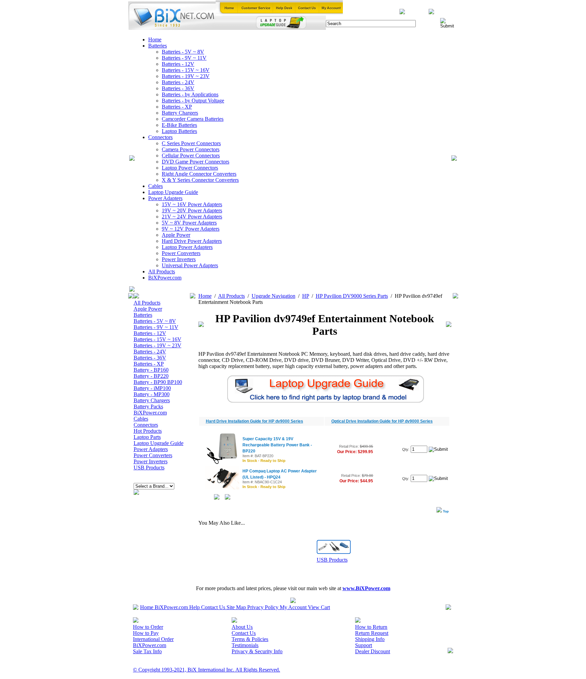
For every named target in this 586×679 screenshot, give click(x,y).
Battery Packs (148, 406)
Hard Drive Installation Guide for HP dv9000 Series (254, 421)
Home (154, 39)
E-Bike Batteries (179, 125)
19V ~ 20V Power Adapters (192, 210)
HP (305, 296)
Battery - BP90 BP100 (158, 382)
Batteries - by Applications (190, 94)
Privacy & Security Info (257, 651)
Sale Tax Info (147, 651)
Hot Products (148, 431)
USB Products (149, 467)
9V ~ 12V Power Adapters (190, 229)
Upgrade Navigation (273, 296)
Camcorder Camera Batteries (192, 119)
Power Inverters (179, 259)
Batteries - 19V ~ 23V (186, 76)
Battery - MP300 (152, 394)
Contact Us (213, 607)
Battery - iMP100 (152, 388)
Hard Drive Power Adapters (192, 241)
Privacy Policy (262, 607)
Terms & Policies (250, 639)
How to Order (148, 627)
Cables (155, 186)
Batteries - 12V (178, 64)
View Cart (319, 607)
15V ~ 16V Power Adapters (192, 204)
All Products (161, 271)
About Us (242, 627)
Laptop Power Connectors (190, 168)
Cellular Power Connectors (191, 155)
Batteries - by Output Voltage (193, 100)
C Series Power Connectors (191, 143)
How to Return (371, 627)
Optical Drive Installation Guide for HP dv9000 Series (382, 421)
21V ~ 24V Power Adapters (192, 216)
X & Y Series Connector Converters (200, 180)
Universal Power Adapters (190, 265)
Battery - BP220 (151, 376)
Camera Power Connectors (190, 149)
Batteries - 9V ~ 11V (184, 58)
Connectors (160, 137)
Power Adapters (165, 198)
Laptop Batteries (179, 131)
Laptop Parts (147, 437)
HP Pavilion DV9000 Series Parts (352, 296)
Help (194, 607)
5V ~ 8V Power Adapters (189, 223)
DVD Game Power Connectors (195, 161)
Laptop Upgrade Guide (173, 192)
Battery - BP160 (151, 370)
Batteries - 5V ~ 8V (183, 52)
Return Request (371, 633)
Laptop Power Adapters (187, 247)
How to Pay (146, 633)
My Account (293, 607)
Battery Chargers (180, 113)
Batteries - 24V (178, 82)
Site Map (236, 607)
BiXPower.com (164, 277)
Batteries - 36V (178, 88)
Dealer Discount (372, 651)
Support (363, 645)
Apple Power (176, 235)
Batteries (157, 45)
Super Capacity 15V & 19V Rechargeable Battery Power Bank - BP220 (277, 444)
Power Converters (181, 253)
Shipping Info (370, 639)
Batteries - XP (177, 107)
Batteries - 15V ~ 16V (186, 70)
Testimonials (245, 645)
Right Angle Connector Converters (199, 174)
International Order (153, 639)
